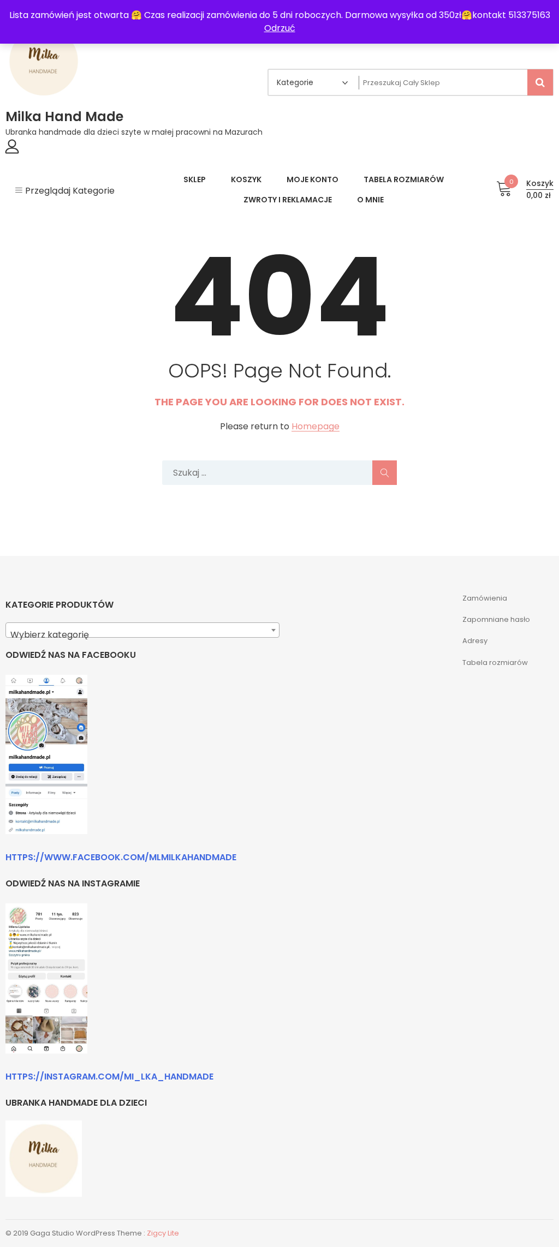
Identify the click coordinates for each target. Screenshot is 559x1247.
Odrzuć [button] (279, 28)
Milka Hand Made (64, 116)
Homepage (316, 426)
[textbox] (142, 635)
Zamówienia (484, 598)
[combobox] (142, 630)
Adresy (474, 641)
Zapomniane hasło (496, 619)
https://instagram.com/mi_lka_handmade (109, 1076)
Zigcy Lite (163, 1233)
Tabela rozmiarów (495, 662)
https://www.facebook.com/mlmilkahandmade (120, 857)
